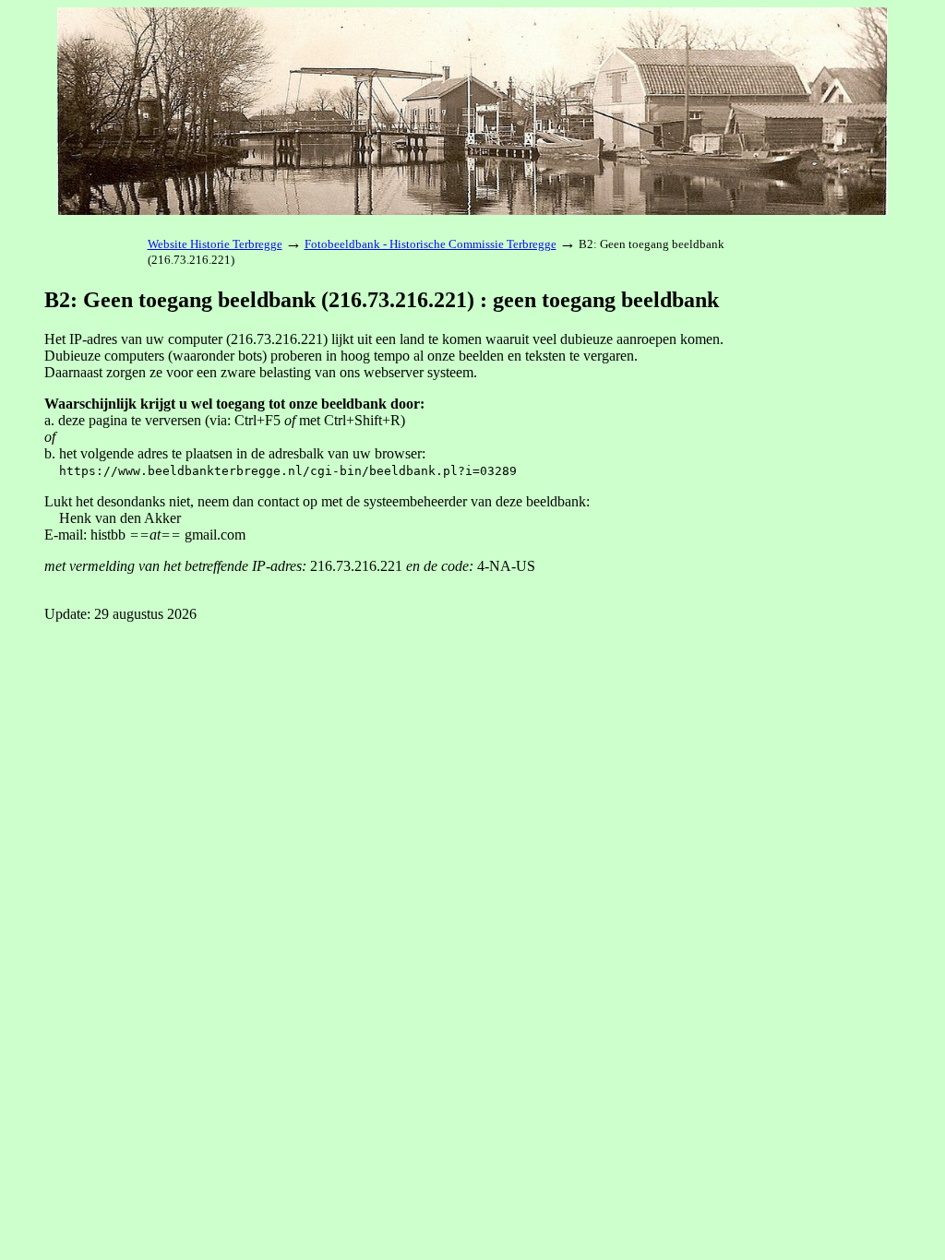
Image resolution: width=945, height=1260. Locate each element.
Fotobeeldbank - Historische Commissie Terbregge (430, 244)
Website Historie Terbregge (215, 244)
